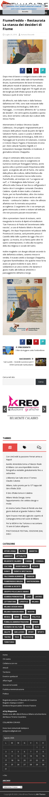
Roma (28, 627)
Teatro (7, 637)
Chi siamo (7, 659)
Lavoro (38, 596)
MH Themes (40, 794)
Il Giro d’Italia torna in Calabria (19, 493)
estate (35, 566)
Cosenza (40, 561)
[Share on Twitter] (29, 72)
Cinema (28, 561)
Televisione (28, 637)
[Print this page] (43, 72)
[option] (24, 409)
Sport (31, 632)
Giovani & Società (12, 586)
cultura (8, 566)
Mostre (31, 612)
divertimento (22, 566)
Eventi (7, 571)
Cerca (40, 381)
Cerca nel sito (9, 377)
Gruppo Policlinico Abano (16, 591)
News (16, 617)
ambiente (8, 556)
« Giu (5, 775)
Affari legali (10, 551)
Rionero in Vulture (13, 627)
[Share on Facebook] (22, 72)
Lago (29, 596)
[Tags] (24, 447)
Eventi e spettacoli (23, 571)
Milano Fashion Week (14, 612)
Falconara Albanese (13, 576)
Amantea (33, 551)
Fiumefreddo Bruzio (13, 581)
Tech (17, 637)
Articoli (5, 667)
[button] (45, 13)
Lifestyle (24, 602)
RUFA (37, 627)
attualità (21, 556)
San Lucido (19, 632)
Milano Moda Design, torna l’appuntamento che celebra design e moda (22, 500)
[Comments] (39, 447)
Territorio (9, 642)
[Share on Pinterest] (36, 72)
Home (5, 655)
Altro (22, 551)
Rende (35, 622)
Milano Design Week (13, 607)
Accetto (25, 11)
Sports (41, 632)
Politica (36, 617)
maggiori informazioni (28, 9)
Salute (7, 632)
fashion (30, 576)
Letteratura (10, 602)
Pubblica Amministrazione (16, 622)
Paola (26, 617)
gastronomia (33, 581)
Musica (7, 617)
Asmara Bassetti (27, 34)
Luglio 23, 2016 (11, 34)
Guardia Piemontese (13, 596)
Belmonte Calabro (13, 561)
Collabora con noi (10, 663)
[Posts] (10, 447)
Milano (35, 602)
